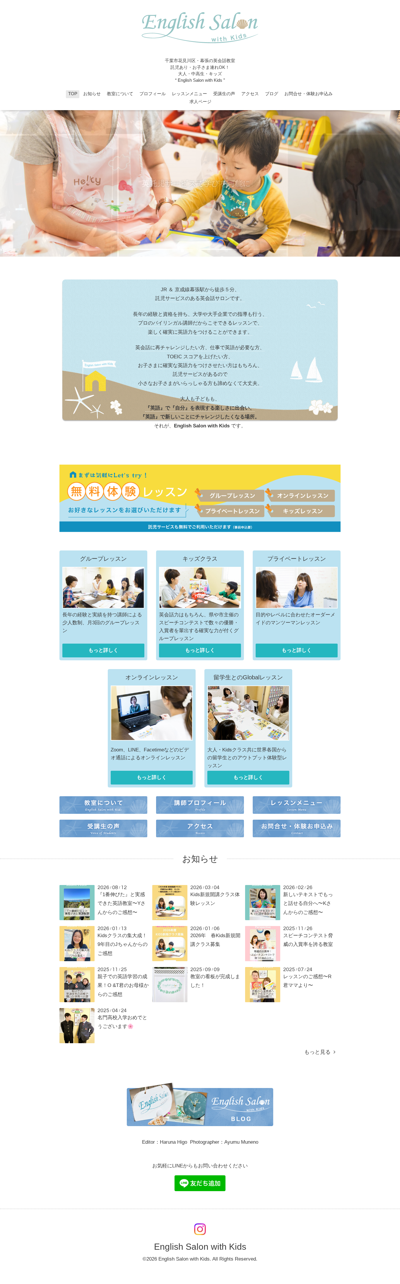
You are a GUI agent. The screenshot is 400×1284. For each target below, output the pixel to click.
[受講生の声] (103, 838)
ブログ (271, 93)
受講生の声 (224, 93)
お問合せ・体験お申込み (308, 93)
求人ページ (200, 101)
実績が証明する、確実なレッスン (200, 183)
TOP (72, 93)
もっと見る (319, 1052)
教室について (120, 93)
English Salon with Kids (200, 1246)
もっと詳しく (103, 650)
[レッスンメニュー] (297, 815)
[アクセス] (200, 838)
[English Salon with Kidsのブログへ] (200, 1124)
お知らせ (92, 93)
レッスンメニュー (189, 93)
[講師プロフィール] (200, 815)
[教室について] (103, 815)
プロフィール (152, 93)
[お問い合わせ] (297, 838)
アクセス (250, 93)
